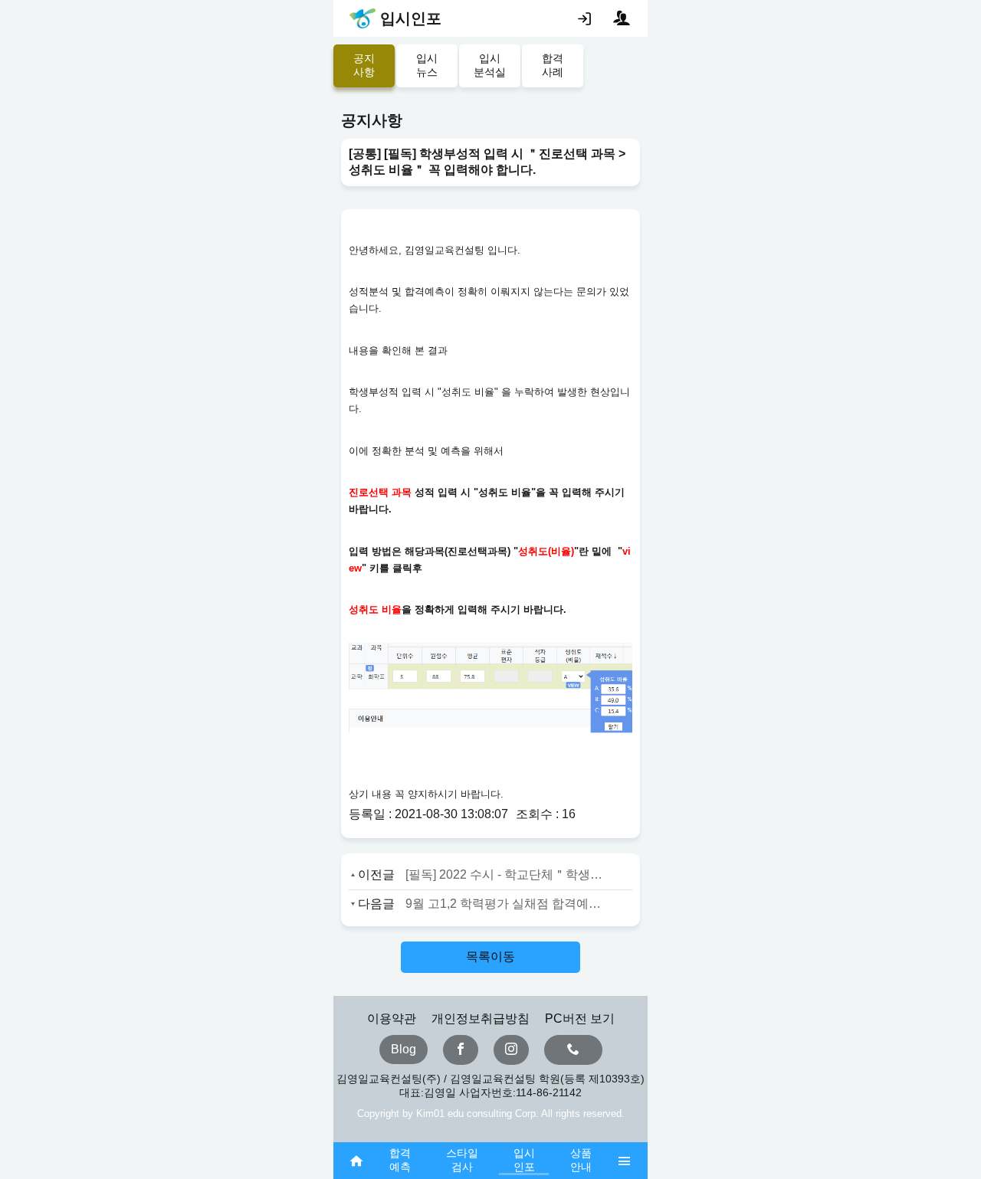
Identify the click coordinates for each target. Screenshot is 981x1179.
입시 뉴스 (427, 65)
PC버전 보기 (580, 1018)
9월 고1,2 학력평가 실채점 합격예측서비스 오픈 (504, 903)
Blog (403, 1049)
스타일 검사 (462, 1160)
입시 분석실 (490, 65)
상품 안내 (581, 1160)
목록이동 (490, 956)
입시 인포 (524, 1160)
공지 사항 (364, 65)
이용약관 (391, 1018)
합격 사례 (552, 65)
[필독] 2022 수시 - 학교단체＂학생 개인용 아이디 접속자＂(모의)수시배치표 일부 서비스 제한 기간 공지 (504, 874)
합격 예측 (400, 1160)
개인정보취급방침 (480, 1018)
